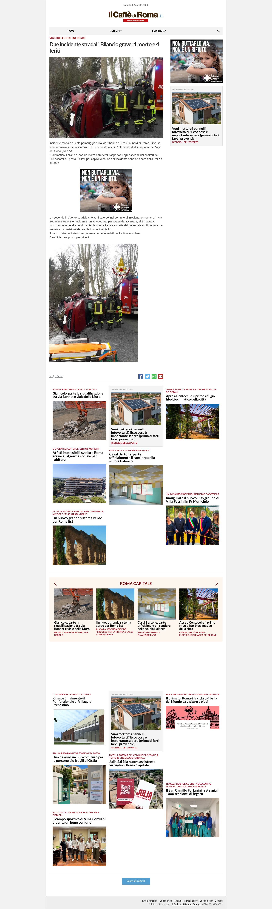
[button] (55, 583)
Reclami (178, 900)
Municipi (115, 30)
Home (71, 30)
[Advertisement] (192, 468)
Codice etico (166, 900)
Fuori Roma (159, 30)
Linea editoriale (150, 900)
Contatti (219, 900)
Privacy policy (191, 900)
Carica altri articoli (136, 881)
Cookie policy (206, 900)
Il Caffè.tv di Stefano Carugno (186, 904)
